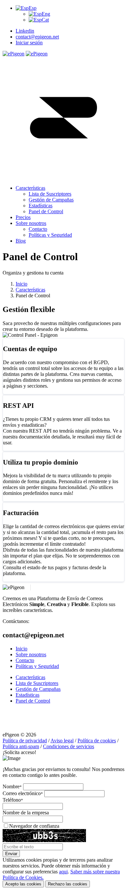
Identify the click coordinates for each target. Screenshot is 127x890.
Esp (32, 8)
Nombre (12, 786)
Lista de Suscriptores (37, 683)
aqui (63, 871)
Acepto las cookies (23, 884)
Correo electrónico (23, 793)
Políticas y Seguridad (37, 666)
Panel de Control (33, 701)
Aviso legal (62, 740)
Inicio (21, 284)
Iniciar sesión (29, 42)
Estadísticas (27, 695)
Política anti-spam (21, 746)
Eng (46, 14)
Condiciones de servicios (68, 746)
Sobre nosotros (31, 654)
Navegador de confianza (34, 826)
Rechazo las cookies (67, 884)
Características (30, 289)
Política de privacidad (25, 740)
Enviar (11, 853)
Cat (45, 19)
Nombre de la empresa (26, 812)
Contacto (25, 660)
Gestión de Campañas (38, 689)
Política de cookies (97, 740)
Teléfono (13, 800)
